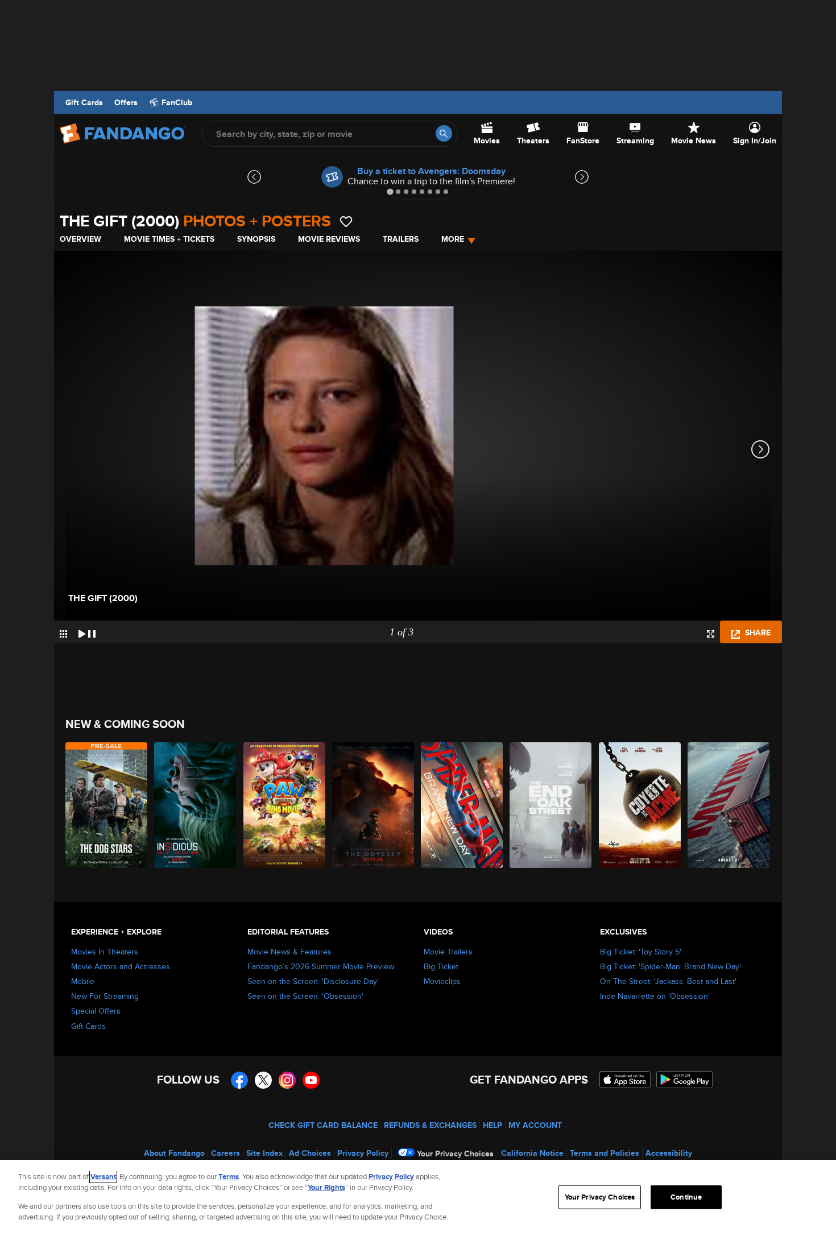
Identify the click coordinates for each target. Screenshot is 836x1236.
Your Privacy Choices (455, 1153)
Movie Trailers (448, 951)
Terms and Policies (604, 1153)
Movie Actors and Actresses (120, 966)
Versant (103, 1176)
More (452, 239)
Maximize (710, 634)
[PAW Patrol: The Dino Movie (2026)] (284, 805)
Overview (80, 239)
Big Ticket (441, 966)
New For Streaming (105, 996)
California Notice (532, 1153)
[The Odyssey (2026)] (373, 805)
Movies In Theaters (104, 951)
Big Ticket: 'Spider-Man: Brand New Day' (670, 966)
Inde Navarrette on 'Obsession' (655, 996)
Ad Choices (310, 1153)
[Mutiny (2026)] (729, 805)
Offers (126, 102)
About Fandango (174, 1153)
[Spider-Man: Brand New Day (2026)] (462, 805)
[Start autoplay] (87, 632)
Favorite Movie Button (346, 221)
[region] (418, 1198)
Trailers (401, 239)
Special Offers (96, 1010)
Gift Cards (84, 102)
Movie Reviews (329, 239)
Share (757, 632)
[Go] (444, 133)
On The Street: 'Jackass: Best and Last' (668, 981)
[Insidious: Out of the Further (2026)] (195, 805)
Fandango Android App (684, 1079)
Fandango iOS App (625, 1079)
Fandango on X (263, 1080)
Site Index (264, 1153)
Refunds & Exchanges (430, 1125)
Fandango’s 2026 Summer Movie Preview (320, 966)
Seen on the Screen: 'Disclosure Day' (313, 981)
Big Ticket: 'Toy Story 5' (640, 951)
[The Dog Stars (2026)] (106, 805)
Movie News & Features (289, 951)
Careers (225, 1153)
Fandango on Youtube (311, 1080)
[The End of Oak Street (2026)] (551, 805)
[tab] (390, 191)
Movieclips (442, 981)
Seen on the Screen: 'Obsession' (305, 996)
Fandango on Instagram (287, 1080)
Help (492, 1125)
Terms (228, 1176)
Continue (686, 1197)
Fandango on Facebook (239, 1080)
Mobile (82, 981)
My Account (535, 1125)
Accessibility (668, 1153)
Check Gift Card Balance (323, 1125)
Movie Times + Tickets (169, 239)
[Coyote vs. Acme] (640, 805)
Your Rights (326, 1187)
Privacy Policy (362, 1153)
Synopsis (256, 239)
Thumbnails (63, 634)
